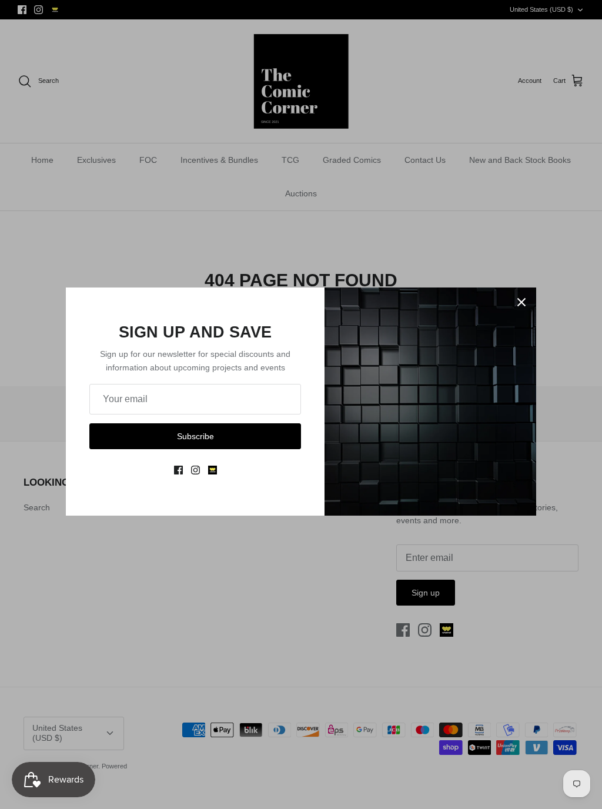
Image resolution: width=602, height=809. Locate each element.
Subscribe (195, 436)
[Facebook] (178, 470)
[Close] (521, 302)
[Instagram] (195, 470)
